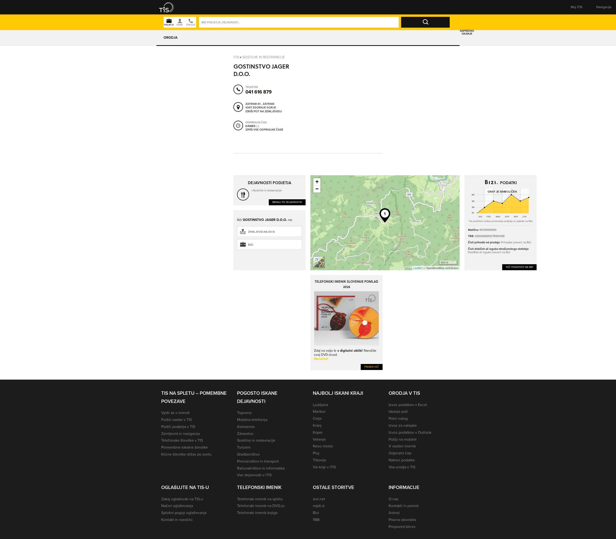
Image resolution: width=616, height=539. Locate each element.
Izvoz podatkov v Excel (408, 404)
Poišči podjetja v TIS (178, 426)
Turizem (243, 447)
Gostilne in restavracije (263, 57)
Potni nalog (398, 418)
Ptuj (316, 453)
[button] (169, 7)
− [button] (317, 189)
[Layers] (318, 262)
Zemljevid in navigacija (180, 433)
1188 (316, 519)
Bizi (250, 245)
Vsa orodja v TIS (402, 467)
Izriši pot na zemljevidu (263, 111)
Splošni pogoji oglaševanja (183, 512)
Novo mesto (323, 446)
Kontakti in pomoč (404, 505)
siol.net (319, 499)
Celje (317, 418)
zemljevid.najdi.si (261, 232)
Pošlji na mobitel (403, 439)
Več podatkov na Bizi (519, 267)
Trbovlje (319, 460)
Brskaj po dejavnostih (287, 202)
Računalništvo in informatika (261, 468)
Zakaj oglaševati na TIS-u (182, 499)
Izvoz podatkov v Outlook (410, 432)
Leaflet (417, 268)
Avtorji (394, 512)
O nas (393, 499)
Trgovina (244, 412)
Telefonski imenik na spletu (260, 499)
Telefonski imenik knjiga (257, 512)
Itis (236, 57)
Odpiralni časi (400, 453)
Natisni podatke (402, 460)
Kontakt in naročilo (176, 519)
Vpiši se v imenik (175, 412)
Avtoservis (246, 426)
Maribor (319, 411)
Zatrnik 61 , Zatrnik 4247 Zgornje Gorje (260, 106)
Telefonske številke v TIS (182, 440)
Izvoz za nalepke (403, 425)
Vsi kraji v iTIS (324, 467)
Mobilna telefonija (252, 419)
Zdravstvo (245, 433)
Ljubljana (320, 404)
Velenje (319, 439)
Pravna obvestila (402, 519)
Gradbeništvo (248, 454)
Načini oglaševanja (177, 505)
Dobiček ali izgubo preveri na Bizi (489, 252)
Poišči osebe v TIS (176, 419)
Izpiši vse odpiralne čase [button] (264, 130)
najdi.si (319, 505)
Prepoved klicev (402, 526)
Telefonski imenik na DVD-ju (261, 505)
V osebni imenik (402, 446)
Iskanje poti (398, 411)
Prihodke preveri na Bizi (516, 242)
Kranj (317, 425)
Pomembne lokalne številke (184, 447)
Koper (318, 432)
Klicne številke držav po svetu (186, 454)
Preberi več (371, 367)
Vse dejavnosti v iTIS (254, 475)
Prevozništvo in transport (258, 461)
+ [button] (317, 182)
